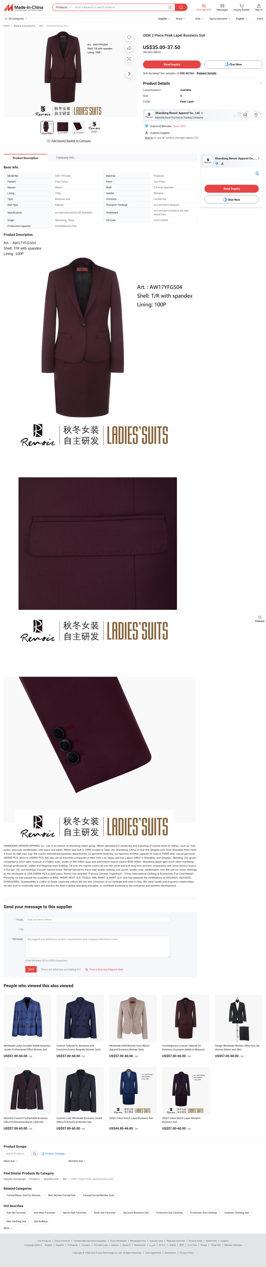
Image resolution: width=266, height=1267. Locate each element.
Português (73, 1244)
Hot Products (44, 1240)
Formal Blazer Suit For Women (23, 1195)
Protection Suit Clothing (203, 1212)
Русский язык (100, 1244)
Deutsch (126, 1244)
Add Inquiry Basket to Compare (71, 141)
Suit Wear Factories (44, 1212)
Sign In (149, 137)
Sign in (258, 9)
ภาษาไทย (192, 1244)
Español (60, 1244)
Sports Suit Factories (74, 1212)
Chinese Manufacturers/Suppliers (90, 1240)
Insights (224, 1240)
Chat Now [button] (235, 64)
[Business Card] (257, 173)
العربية (152, 1244)
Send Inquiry (172, 64)
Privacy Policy (187, 1252)
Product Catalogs (55, 1153)
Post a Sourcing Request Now (104, 969)
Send (31, 969)
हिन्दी (182, 1244)
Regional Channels (176, 1240)
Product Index (195, 1240)
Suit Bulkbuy (41, 1221)
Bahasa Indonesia (233, 1244)
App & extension (218, 18)
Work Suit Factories (105, 1212)
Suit (41, 25)
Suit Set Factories (16, 1212)
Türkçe (203, 1244)
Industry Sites (156, 1240)
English (48, 1244)
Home (7, 25)
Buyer (179, 18)
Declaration (170, 1252)
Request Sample (206, 73)
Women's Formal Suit (57, 25)
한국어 (162, 1244)
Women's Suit (75, 1161)
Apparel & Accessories (24, 25)
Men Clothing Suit (16, 1221)
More (7, 1228)
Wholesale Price (138, 1240)
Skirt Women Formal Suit (61, 1195)
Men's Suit (9, 1161)
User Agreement (153, 1252)
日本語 (172, 1244)
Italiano (115, 1244)
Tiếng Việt (216, 1244)
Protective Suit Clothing (169, 1212)
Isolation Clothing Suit (236, 1212)
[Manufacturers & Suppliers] (23, 7)
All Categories (16, 18)
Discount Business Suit (136, 1212)
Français (86, 1244)
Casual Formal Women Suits (99, 1195)
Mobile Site (211, 1240)
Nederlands (139, 1244)
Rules (260, 18)
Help (197, 18)
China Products (62, 1240)
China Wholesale (118, 1240)
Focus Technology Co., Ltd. (109, 1252)
